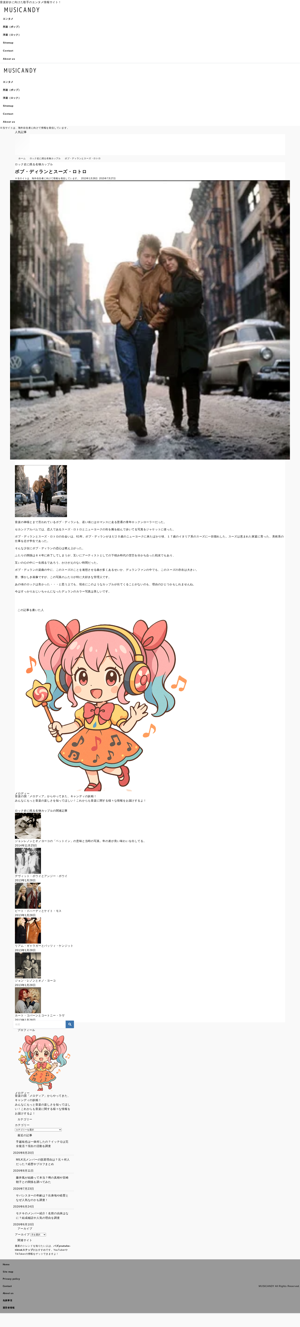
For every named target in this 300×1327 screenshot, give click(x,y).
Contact (8, 50)
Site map (8, 1271)
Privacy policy (11, 1279)
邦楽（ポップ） (12, 26)
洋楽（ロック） (12, 34)
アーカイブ (22, 1234)
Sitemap (8, 42)
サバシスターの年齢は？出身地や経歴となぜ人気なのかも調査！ (42, 1197)
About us (9, 58)
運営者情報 (9, 1307)
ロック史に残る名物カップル (34, 164)
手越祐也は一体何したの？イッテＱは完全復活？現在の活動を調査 (42, 1144)
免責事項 (7, 1300)
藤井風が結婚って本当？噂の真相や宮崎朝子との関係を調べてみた (42, 1180)
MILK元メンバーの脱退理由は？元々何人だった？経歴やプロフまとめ (43, 1162)
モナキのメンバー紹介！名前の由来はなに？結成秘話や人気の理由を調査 (42, 1215)
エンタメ (8, 18)
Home (6, 1264)
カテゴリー (22, 1125)
